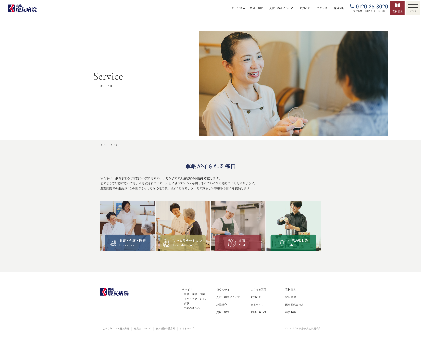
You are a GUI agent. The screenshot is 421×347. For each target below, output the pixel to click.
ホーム (103, 144)
